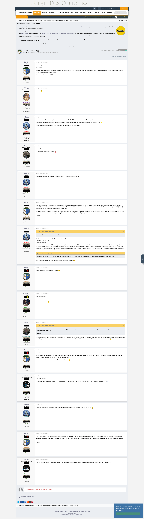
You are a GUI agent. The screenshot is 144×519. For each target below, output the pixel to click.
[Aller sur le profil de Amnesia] (26, 385)
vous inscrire (48, 26)
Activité (44, 12)
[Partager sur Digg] (23, 502)
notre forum (81, 26)
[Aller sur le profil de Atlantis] (26, 126)
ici (34, 31)
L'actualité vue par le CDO (65, 12)
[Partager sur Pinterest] (32, 502)
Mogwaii (26, 146)
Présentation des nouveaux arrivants (49, 52)
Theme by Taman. (78, 514)
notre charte (73, 39)
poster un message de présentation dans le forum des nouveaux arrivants (58, 33)
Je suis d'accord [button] (128, 514)
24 (26, 107)
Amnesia (26, 376)
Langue (56, 511)
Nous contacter (85, 511)
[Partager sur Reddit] (28, 502)
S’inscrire (124, 8)
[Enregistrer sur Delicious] (25, 502)
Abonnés (121, 50)
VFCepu (26, 88)
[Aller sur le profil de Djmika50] (26, 302)
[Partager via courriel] (30, 502)
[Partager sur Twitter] (18, 502)
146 (27, 164)
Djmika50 (26, 294)
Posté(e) (42, 62)
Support (97, 12)
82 (26, 394)
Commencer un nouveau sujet (118, 56)
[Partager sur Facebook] (21, 502)
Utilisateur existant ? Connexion (110, 8)
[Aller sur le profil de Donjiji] (20, 51)
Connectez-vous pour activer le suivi (110, 50)
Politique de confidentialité (72, 511)
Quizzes (109, 12)
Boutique (52, 12)
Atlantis (26, 117)
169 (27, 136)
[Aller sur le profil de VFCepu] (26, 97)
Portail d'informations (25, 12)
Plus (76, 12)
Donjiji (26, 52)
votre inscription (24, 33)
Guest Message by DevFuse (72, 46)
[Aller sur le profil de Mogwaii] (26, 155)
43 (26, 312)
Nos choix (83, 12)
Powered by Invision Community (67, 514)
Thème (62, 511)
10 (26, 80)
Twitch (90, 12)
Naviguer (37, 12)
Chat (103, 12)
